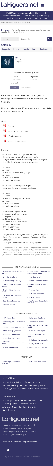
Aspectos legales (25, 428)
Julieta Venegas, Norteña (12, 331)
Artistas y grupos (9, 388)
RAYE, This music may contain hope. (13, 343)
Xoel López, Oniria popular (38, 340)
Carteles (22, 407)
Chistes (18, 441)
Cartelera (15, 400)
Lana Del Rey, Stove (10, 277)
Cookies (33, 431)
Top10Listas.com (30, 441)
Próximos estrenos (28, 400)
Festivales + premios (28, 403)
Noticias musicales (25, 13)
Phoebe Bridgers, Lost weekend (36, 335)
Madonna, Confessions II (12, 334)
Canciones (43, 15)
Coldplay (12, 22)
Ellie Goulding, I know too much (11, 291)
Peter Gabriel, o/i (35, 277)
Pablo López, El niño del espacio (11, 362)
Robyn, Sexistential (36, 344)
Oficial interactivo (14, 136)
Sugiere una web (9, 428)
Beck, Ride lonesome (36, 293)
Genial (15, 77)
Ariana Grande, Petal (10, 347)
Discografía (6, 49)
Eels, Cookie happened (11, 301)
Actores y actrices (9, 407)
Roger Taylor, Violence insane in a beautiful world (38, 272)
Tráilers (15, 403)
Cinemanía (9, 396)
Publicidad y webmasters (12, 435)
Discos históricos (29, 15)
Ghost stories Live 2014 (22, 98)
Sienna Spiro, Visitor (36, 321)
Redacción (16, 425)
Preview (11, 126)
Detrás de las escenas (16, 141)
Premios (18, 18)
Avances (5, 403)
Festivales (9, 18)
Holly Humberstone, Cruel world (37, 326)
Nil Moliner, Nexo (9, 318)
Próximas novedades (11, 15)
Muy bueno (34, 77)
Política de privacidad (10, 431)
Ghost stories (21, 22)
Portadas (37, 18)
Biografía (26, 49)
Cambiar (23, 431)
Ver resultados (25, 87)
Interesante (17, 80)
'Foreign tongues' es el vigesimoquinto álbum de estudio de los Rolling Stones (25, 31)
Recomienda (28, 425)
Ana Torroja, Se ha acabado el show (13, 322)
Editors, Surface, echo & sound (36, 285)
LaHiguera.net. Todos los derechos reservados (21, 456)
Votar (14, 87)
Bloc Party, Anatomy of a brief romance (38, 302)
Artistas (28, 18)
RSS (26, 435)
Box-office (32, 407)
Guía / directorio (41, 388)
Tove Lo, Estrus (34, 297)
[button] (42, 5)
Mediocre (33, 80)
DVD (41, 400)
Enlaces (5, 51)
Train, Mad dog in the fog (12, 281)
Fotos (34, 49)
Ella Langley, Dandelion (37, 318)
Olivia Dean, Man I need (37, 361)
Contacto (6, 425)
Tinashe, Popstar (9, 304)
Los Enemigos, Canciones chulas (12, 296)
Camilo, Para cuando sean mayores (12, 285)
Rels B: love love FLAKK (11, 338)
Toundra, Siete (34, 290)
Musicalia (4, 22)
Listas (46, 18)
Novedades (39, 13)
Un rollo (16, 83)
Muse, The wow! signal (37, 331)
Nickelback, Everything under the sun (13, 272)
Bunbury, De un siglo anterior (14, 327)
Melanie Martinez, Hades (38, 347)
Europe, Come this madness (39, 281)
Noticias (16, 49)
